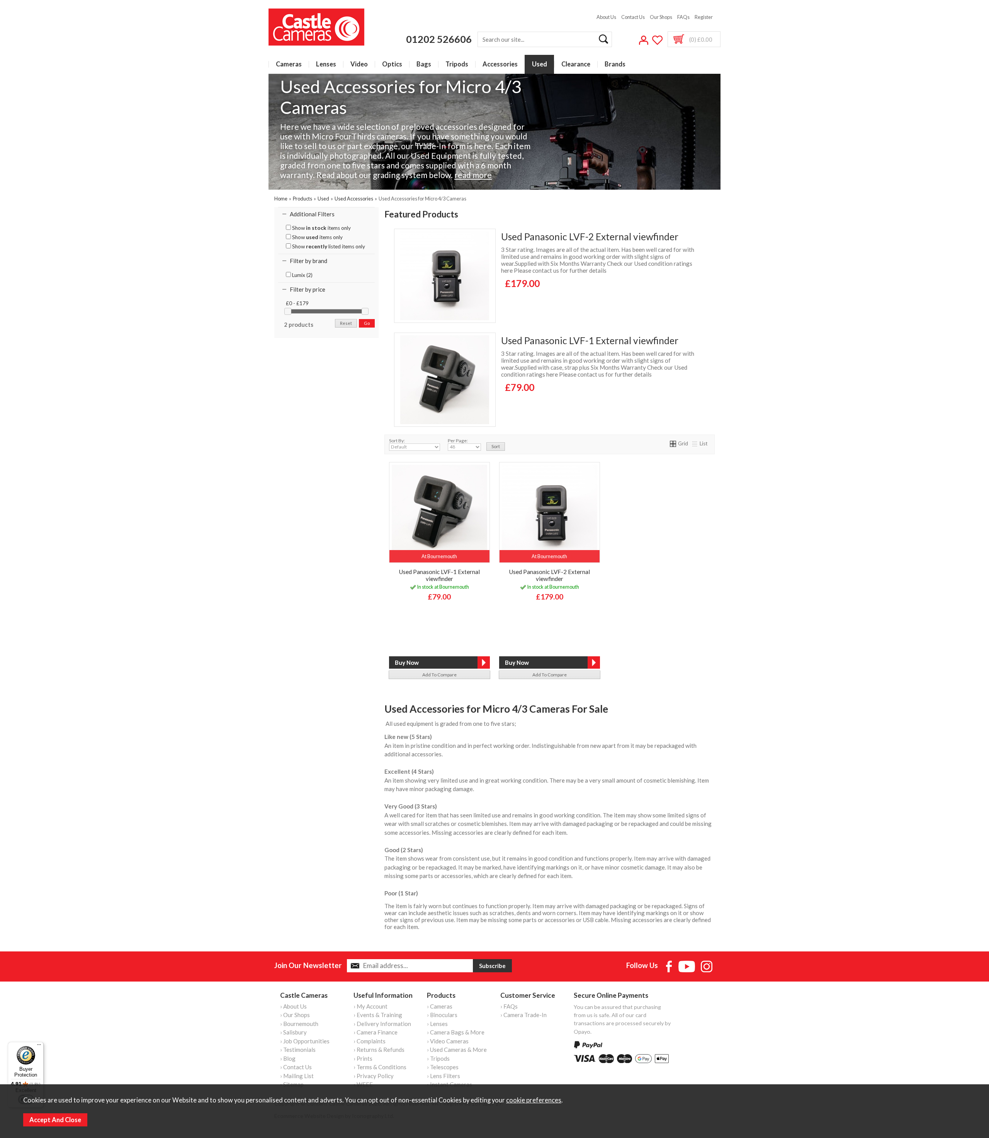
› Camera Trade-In (523, 1014)
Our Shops (661, 17)
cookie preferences (533, 1100)
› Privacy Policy (373, 1075)
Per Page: (458, 440)
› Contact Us (296, 1066)
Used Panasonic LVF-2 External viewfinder (589, 236)
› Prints (362, 1058)
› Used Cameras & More (457, 1049)
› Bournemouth (299, 1023)
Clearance (575, 64)
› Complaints (369, 1041)
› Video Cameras (448, 1041)
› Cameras (439, 1006)
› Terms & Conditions (379, 1066)
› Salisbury (293, 1032)
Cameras (289, 64)
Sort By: (397, 440)
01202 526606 (439, 39)
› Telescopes (443, 1066)
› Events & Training (377, 1014)
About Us (606, 17)
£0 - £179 (297, 303)
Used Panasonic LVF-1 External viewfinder (589, 340)
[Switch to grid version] (673, 443)
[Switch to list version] (695, 443)
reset (346, 323)
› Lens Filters (443, 1075)
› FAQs (509, 1006)
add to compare (439, 675)
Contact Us (633, 17)
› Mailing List (297, 1075)
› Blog (288, 1058)
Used (539, 64)
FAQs (683, 17)
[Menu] (39, 1046)
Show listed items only (328, 246)
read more (473, 175)
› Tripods (438, 1058)
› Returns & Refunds (378, 1049)
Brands (615, 64)
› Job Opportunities (305, 1041)
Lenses (326, 64)
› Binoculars (442, 1014)
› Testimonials (298, 1049)
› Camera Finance (375, 1032)
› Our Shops (295, 1014)
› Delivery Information (382, 1023)
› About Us (293, 1006)
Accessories (500, 64)
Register (704, 17)
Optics (392, 64)
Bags (423, 64)
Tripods (456, 64)
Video (359, 64)
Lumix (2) (302, 275)
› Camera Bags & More (455, 1032)
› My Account (370, 1006)
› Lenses (437, 1023)
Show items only (321, 228)
